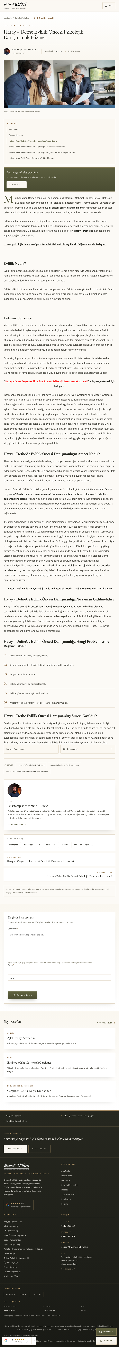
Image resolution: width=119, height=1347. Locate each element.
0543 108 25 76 (39, 1149)
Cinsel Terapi (9, 1253)
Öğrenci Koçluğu (11, 1262)
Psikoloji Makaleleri (22, 18)
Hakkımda (65, 1180)
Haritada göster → (68, 1269)
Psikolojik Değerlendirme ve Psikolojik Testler (23, 1249)
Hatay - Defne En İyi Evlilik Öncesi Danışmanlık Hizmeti (27, 771)
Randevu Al (16, 185)
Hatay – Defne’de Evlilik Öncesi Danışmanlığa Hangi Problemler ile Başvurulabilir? (42, 152)
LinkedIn (50, 845)
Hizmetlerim (66, 1175)
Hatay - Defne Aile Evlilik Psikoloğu (31, 765)
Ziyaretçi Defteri (68, 1194)
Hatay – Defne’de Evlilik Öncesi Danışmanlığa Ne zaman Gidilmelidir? (37, 146)
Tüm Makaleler (106, 1023)
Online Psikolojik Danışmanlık (16, 1258)
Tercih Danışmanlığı (12, 1271)
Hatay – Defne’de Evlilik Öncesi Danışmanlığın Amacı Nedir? (33, 141)
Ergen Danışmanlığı (12, 1244)
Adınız (11, 965)
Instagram (10, 1294)
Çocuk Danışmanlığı (12, 1240)
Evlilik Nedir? (14, 129)
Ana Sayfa (8, 18)
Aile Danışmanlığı (11, 1226)
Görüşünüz (13, 929)
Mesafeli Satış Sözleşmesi (65, 1341)
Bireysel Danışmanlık (31, 749)
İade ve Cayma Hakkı (86, 1341)
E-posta (64, 845)
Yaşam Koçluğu (10, 1267)
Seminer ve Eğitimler (12, 1276)
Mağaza (64, 1189)
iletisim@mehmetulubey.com (74, 1247)
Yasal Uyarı (48, 1341)
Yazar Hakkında (17, 824)
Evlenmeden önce (16, 135)
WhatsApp (13, 845)
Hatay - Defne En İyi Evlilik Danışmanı (64, 765)
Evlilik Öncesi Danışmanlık (44, 18)
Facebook (29, 845)
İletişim (64, 1204)
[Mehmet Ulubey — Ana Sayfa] (15, 5)
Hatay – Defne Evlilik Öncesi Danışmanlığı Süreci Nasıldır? (32, 158)
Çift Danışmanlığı (88, 749)
